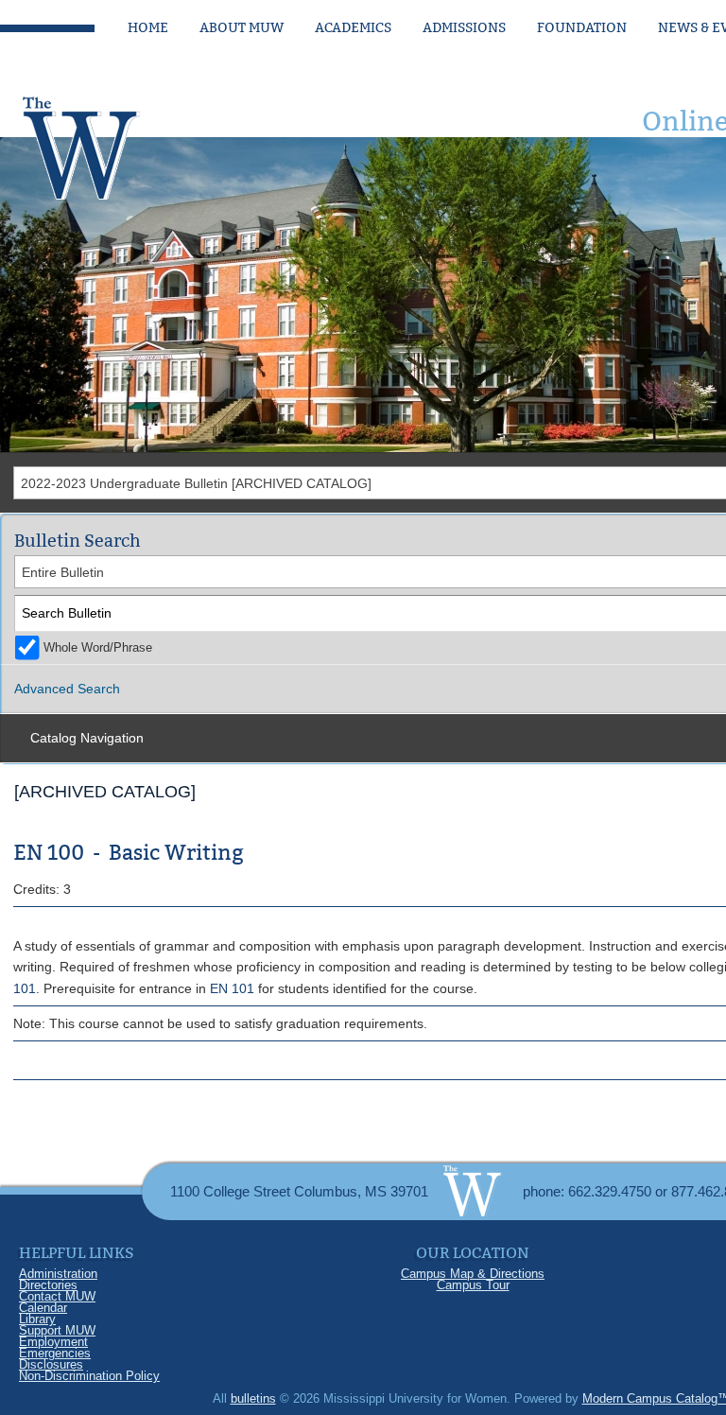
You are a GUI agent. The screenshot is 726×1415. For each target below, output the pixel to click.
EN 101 (232, 988)
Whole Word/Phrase (97, 648)
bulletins (253, 1398)
